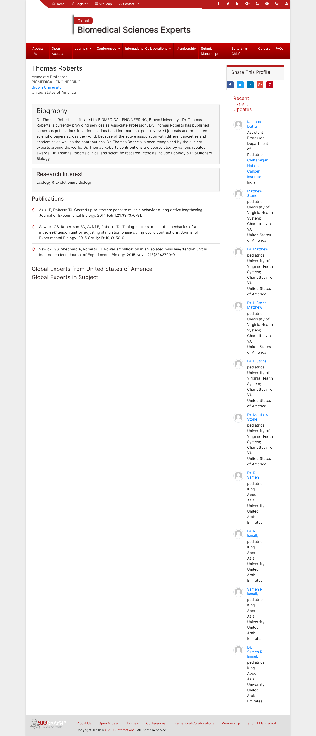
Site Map (105, 4)
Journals (82, 48)
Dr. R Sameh (253, 474)
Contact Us (130, 4)
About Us (84, 723)
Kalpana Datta (254, 123)
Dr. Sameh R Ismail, (254, 651)
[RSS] (257, 3)
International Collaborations (146, 48)
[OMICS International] (48, 723)
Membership (186, 48)
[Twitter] (228, 3)
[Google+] (247, 3)
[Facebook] (218, 3)
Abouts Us (38, 51)
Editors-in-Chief (240, 51)
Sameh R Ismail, (254, 591)
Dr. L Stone (256, 361)
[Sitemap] (286, 3)
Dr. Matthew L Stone (259, 416)
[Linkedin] (237, 3)
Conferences (107, 48)
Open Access (57, 51)
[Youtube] (266, 3)
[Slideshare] (276, 3)
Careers (264, 48)
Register (81, 4)
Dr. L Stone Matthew (256, 304)
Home (59, 4)
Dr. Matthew (257, 249)
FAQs (279, 48)
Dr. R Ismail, (252, 533)
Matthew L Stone (256, 193)
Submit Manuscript (209, 51)
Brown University (47, 87)
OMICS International (120, 730)
